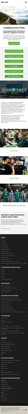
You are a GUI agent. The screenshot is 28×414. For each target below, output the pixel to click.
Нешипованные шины (5, 247)
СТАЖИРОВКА (15, 76)
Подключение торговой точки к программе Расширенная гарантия (13, 311)
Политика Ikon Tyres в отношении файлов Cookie (8, 411)
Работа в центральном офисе (6, 342)
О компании (5, 316)
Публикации (3, 320)
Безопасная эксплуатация (6, 285)
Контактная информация (10, 378)
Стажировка (3, 352)
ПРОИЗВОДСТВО (14, 61)
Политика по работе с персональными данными (10, 326)
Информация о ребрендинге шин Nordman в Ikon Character (12, 263)
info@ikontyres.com (4, 390)
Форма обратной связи (5, 386)
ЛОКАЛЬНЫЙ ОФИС (14, 71)
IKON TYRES (14, 151)
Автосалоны (3, 366)
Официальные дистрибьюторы (7, 372)
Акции (2, 370)
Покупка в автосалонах (5, 304)
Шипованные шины (4, 245)
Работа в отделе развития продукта (7, 344)
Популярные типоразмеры (11, 267)
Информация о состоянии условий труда (8, 331)
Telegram (2, 400)
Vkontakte (3, 398)
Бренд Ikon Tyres (4, 318)
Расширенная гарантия (9, 295)
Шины (3, 237)
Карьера (4, 338)
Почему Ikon (3, 340)
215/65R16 (3, 277)
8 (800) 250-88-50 (4, 382)
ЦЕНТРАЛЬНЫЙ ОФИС (15, 51)
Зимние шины (3, 243)
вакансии (15, 43)
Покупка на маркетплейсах (6, 306)
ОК (26, 409)
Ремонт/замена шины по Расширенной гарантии (10, 298)
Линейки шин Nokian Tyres (6, 259)
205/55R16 (3, 273)
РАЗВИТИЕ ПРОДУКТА (15, 56)
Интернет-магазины (5, 368)
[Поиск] (25, 7)
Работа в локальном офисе (6, 350)
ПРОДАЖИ (14, 66)
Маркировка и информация (6, 289)
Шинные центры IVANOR (6, 362)
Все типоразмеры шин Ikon (6, 279)
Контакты (3, 324)
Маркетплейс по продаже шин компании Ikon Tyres (11, 360)
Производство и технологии (6, 291)
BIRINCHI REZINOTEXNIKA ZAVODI (14, 205)
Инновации (5, 283)
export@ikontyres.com (5, 394)
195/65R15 (3, 271)
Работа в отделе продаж (5, 348)
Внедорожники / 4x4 (5, 251)
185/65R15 (3, 269)
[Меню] (26, 2)
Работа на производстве (5, 346)
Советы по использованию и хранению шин (9, 287)
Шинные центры (4, 364)
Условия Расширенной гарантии (7, 309)
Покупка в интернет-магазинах (7, 307)
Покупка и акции (7, 358)
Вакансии (6, 228)
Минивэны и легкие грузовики (7, 253)
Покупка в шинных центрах (6, 302)
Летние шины (3, 242)
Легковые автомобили (5, 249)
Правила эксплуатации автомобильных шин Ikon (10, 261)
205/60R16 (3, 275)
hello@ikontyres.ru (4, 384)
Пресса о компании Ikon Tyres (6, 322)
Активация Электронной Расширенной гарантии (10, 300)
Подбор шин (3, 240)
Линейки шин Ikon (4, 257)
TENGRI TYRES (14, 178)
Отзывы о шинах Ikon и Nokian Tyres (7, 255)
